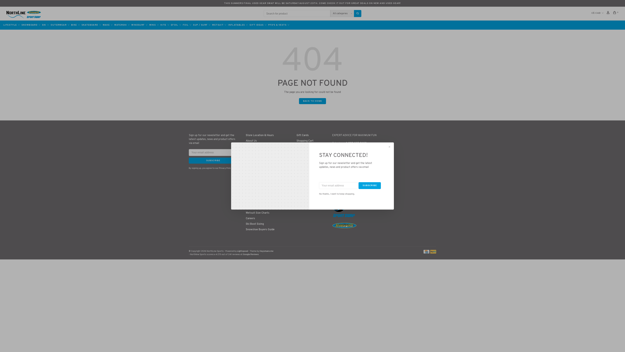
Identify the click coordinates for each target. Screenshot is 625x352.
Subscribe (370, 185)
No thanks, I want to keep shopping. (337, 194)
